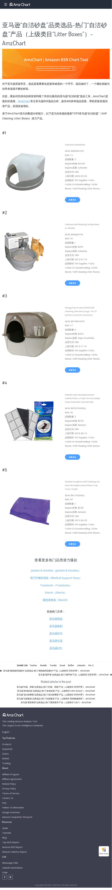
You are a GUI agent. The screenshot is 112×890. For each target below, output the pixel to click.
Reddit (43, 665)
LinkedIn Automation (12, 867)
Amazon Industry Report (14, 851)
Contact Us (7, 798)
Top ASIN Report (10, 842)
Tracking (6, 763)
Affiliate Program (10, 774)
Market (5, 758)
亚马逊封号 (55, 633)
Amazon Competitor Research (17, 816)
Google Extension (11, 812)
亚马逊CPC (56, 648)
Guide (5, 828)
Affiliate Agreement (12, 779)
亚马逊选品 (55, 618)
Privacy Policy (9, 788)
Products (6, 744)
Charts (5, 753)
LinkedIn (81, 665)
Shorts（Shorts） (56, 592)
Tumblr (53, 665)
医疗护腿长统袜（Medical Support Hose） (56, 578)
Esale (5, 872)
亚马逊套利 (55, 626)
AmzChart (24, 101)
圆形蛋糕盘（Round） (56, 600)
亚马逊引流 (55, 640)
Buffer (71, 665)
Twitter (33, 665)
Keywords (7, 748)
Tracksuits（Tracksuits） (56, 585)
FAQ (4, 802)
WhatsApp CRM (10, 862)
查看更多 (72, 200)
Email (62, 665)
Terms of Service (10, 793)
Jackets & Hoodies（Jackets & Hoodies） (56, 570)
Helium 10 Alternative (13, 807)
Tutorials (6, 832)
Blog (4, 837)
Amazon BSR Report (12, 847)
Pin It (91, 665)
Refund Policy (9, 783)
